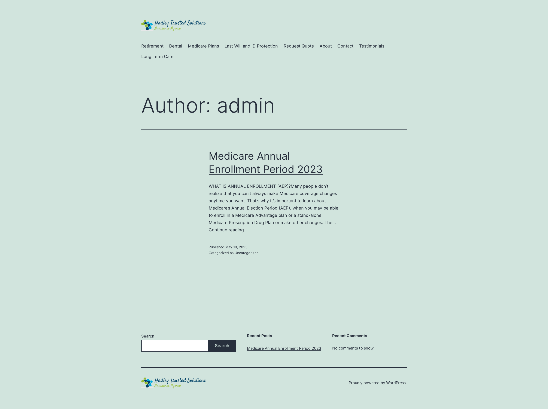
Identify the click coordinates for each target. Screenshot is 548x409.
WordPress (396, 383)
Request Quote (299, 46)
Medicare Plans (203, 46)
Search (147, 336)
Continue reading (226, 229)
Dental (175, 46)
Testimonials (371, 46)
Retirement (152, 46)
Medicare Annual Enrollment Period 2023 (284, 348)
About (326, 46)
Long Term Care (157, 56)
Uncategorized (247, 253)
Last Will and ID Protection (251, 46)
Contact (345, 46)
